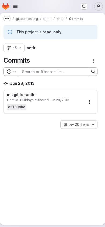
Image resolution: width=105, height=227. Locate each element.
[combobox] (78, 124)
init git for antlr (21, 95)
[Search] (93, 71)
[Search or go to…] (84, 6)
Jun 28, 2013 (59, 100)
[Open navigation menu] (15, 6)
